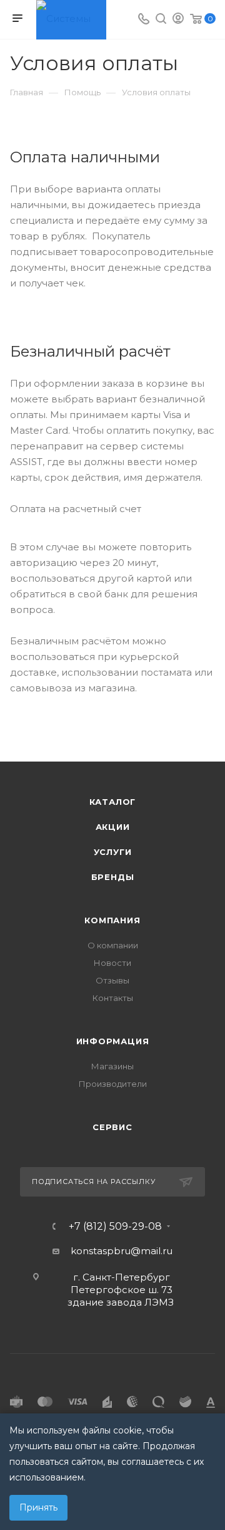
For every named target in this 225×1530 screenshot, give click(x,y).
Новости (112, 963)
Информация (112, 1041)
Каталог (112, 802)
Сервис (112, 1127)
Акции (113, 827)
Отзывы (112, 980)
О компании (113, 945)
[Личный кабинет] (178, 20)
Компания (112, 920)
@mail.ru (151, 1251)
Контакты (112, 998)
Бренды (112, 877)
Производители (113, 1084)
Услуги (113, 852)
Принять (38, 1507)
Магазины (112, 1066)
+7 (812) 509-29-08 (115, 1227)
